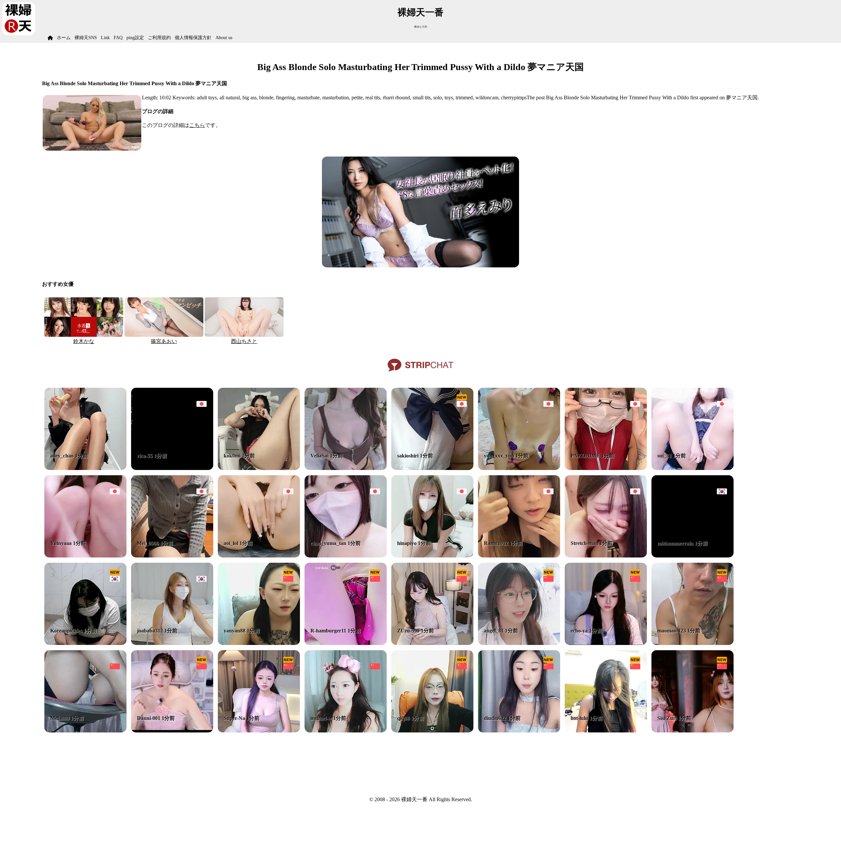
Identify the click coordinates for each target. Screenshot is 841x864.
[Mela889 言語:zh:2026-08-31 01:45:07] (85, 730)
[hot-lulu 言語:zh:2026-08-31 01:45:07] (606, 730)
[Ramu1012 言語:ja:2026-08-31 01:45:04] (519, 555)
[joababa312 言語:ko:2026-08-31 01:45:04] (172, 643)
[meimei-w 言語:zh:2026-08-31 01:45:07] (345, 730)
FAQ (118, 37)
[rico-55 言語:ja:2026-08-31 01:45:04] (172, 468)
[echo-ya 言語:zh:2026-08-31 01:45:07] (606, 643)
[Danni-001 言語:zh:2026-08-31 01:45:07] (172, 730)
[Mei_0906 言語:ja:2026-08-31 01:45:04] (172, 555)
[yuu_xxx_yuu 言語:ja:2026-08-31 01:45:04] (519, 468)
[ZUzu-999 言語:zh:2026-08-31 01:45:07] (432, 643)
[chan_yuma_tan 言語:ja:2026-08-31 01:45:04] (345, 555)
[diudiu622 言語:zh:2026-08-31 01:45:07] (519, 730)
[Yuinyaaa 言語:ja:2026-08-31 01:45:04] (85, 555)
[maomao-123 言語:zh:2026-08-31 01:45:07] (692, 643)
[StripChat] (420, 374)
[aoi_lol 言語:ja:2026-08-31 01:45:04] (259, 555)
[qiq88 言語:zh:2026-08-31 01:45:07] (432, 730)
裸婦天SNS (86, 37)
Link (105, 37)
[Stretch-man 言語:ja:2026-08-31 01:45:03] (606, 555)
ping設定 (135, 37)
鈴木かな (83, 341)
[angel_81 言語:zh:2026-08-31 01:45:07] (519, 643)
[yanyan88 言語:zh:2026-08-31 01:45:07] (259, 643)
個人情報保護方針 (193, 37)
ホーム (64, 37)
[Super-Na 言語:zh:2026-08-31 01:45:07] (259, 730)
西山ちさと (244, 341)
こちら (197, 125)
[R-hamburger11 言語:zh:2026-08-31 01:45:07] (345, 643)
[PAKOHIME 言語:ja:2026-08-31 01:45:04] (606, 468)
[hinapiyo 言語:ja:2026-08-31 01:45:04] (432, 555)
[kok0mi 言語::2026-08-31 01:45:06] (259, 468)
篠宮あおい (164, 341)
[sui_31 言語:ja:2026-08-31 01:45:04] (692, 468)
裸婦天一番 (420, 12)
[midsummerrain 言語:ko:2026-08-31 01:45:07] (692, 555)
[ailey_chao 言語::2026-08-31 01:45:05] (85, 468)
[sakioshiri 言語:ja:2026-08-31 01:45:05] (432, 468)
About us (224, 37)
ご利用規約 (159, 37)
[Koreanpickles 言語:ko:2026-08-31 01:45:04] (85, 643)
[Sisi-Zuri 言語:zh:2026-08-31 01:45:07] (692, 730)
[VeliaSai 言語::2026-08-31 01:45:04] (345, 468)
